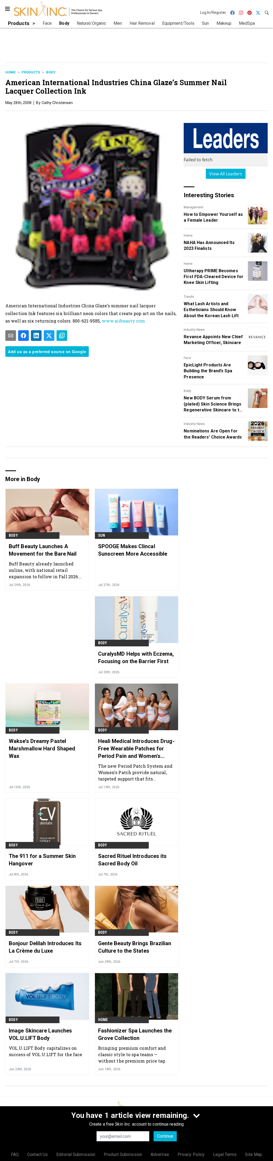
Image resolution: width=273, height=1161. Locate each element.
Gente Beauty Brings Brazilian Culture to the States (134, 947)
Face (187, 358)
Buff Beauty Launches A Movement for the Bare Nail (43, 550)
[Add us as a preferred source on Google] (62, 335)
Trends (189, 297)
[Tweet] (49, 335)
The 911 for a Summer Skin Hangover (42, 860)
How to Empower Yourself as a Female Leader (213, 217)
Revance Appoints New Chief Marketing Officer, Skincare (213, 339)
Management (193, 207)
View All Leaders (225, 174)
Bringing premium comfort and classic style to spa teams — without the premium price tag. (132, 1054)
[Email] (10, 335)
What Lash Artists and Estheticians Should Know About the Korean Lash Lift (211, 309)
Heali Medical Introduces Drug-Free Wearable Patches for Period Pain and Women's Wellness (136, 749)
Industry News (194, 330)
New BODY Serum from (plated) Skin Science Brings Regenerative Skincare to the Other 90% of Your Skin (214, 404)
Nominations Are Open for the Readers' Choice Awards (213, 433)
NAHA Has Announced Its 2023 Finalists (209, 245)
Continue (165, 1136)
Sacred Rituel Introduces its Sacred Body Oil (132, 860)
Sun (101, 535)
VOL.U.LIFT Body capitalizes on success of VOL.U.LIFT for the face (45, 1051)
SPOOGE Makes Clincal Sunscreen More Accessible (132, 550)
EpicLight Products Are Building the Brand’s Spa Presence (208, 370)
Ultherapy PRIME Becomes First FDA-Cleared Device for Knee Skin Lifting (213, 276)
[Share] (23, 335)
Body (50, 72)
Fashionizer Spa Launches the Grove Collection (135, 1034)
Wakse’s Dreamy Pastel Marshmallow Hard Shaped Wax (42, 748)
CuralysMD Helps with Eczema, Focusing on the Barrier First (136, 657)
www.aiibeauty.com (123, 321)
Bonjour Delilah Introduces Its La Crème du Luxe (45, 947)
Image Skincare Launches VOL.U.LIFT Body (40, 1034)
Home (10, 72)
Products (31, 72)
